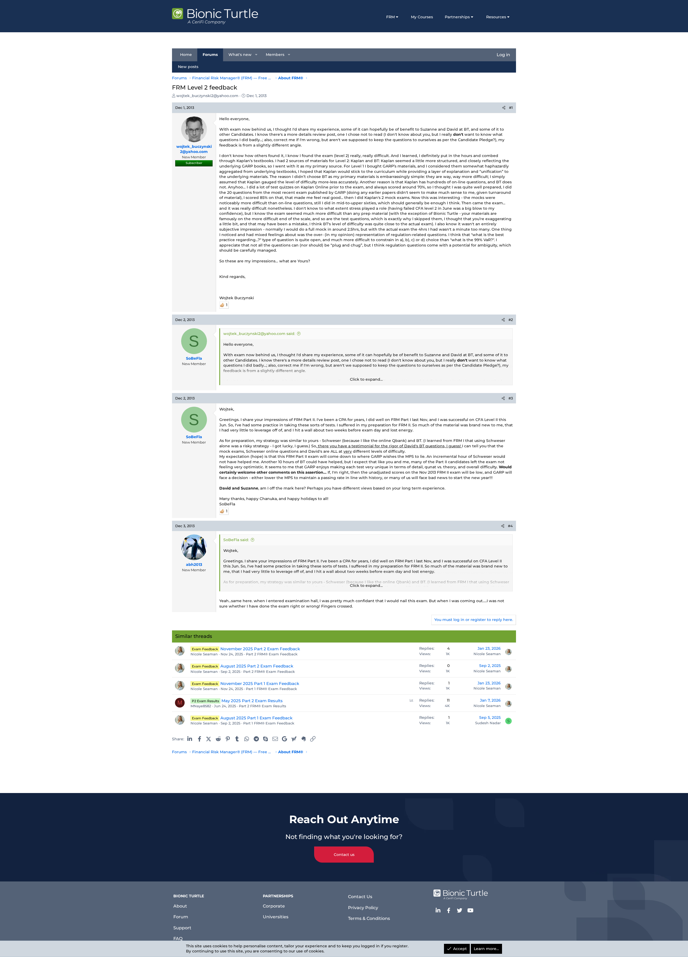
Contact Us (360, 896)
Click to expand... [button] (366, 379)
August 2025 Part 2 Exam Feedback (256, 666)
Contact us (344, 854)
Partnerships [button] (457, 17)
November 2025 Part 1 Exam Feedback (259, 683)
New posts (188, 66)
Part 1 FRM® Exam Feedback (271, 689)
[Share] (503, 107)
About (180, 906)
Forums (210, 54)
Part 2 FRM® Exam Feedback (272, 654)
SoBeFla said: (236, 539)
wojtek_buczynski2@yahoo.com (207, 95)
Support (182, 927)
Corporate (274, 906)
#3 (510, 398)
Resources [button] (496, 17)
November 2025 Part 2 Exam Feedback (260, 648)
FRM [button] (390, 17)
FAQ (177, 938)
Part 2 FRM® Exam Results (262, 706)
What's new (240, 54)
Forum (180, 916)
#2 (510, 319)
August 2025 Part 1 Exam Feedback (256, 717)
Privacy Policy (363, 907)
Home (186, 54)
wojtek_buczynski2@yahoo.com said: (259, 333)
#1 (511, 107)
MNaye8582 (201, 706)
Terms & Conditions (369, 918)
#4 (510, 526)
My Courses (422, 17)
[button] (256, 54)
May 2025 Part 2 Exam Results (252, 700)
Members (275, 54)
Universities (275, 916)
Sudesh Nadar (488, 723)
